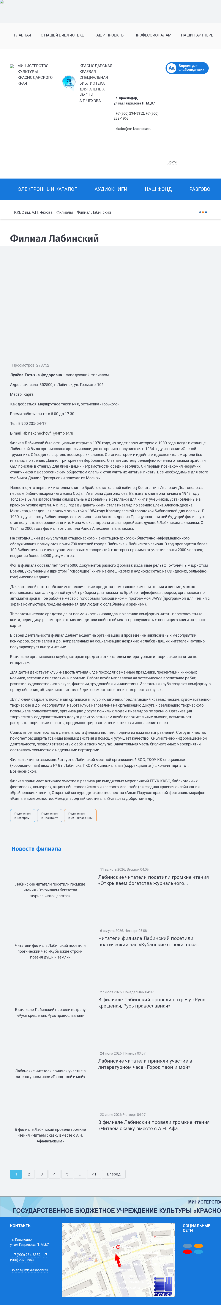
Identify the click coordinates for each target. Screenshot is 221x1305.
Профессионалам (135, 1252)
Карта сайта (129, 1287)
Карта (28, 394)
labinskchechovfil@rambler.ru (47, 433)
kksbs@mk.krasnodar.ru (133, 129)
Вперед (114, 1174)
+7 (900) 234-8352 (130, 113)
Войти (172, 162)
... (80, 1174)
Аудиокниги (159, 1264)
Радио (155, 1275)
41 (94, 1174)
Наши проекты (162, 1241)
